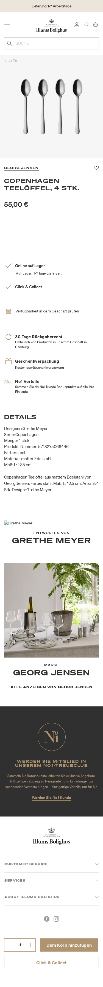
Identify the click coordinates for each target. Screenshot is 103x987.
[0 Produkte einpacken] (95, 24)
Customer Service (26, 864)
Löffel (13, 60)
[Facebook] (46, 919)
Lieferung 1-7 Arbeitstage (51, 6)
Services (15, 880)
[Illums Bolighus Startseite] (51, 25)
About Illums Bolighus (32, 897)
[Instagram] (56, 919)
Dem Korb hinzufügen (69, 945)
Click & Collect (51, 962)
